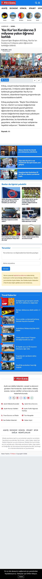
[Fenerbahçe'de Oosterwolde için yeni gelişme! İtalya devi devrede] (11, 230)
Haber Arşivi (28, 420)
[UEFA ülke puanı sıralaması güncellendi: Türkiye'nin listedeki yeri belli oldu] (11, 192)
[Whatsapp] (32, 397)
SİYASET (32, 8)
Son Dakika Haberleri (10, 420)
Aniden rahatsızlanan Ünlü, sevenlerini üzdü (30, 237)
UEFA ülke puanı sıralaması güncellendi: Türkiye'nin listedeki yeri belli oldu (10, 200)
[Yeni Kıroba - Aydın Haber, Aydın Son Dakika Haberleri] (8, 2)
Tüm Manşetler (29, 415)
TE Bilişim (13, 453)
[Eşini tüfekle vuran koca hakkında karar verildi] (31, 213)
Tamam (21, 576)
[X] (13, 397)
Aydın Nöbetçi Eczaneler (11, 404)
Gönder (6, 269)
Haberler (4, 26)
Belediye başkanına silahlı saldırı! (10, 220)
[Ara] (36, 3)
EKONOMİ (14, 8)
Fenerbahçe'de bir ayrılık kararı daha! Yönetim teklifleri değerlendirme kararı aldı (30, 201)
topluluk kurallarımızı (20, 275)
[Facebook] (10, 397)
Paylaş (6, 80)
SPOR (36, 430)
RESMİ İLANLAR (24, 433)
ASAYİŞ (4, 8)
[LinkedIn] (24, 397)
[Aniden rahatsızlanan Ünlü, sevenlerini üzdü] (31, 230)
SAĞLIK (14, 433)
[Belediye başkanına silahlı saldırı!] (11, 213)
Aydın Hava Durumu (31, 404)
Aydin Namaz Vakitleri (11, 408)
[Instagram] (21, 397)
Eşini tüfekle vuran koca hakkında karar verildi (29, 220)
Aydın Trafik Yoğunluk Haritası (30, 410)
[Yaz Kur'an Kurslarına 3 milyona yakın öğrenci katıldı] (21, 65)
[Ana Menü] (39, 3)
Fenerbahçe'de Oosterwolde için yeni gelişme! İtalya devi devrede (11, 238)
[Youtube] (28, 397)
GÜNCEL (23, 8)
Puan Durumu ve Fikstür (11, 415)
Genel (13, 26)
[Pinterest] (17, 397)
